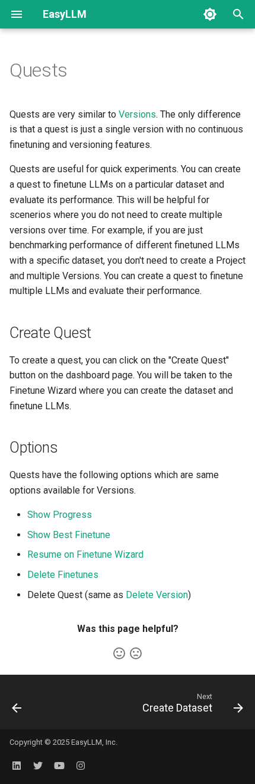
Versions (137, 114)
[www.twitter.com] (37, 764)
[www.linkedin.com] (16, 764)
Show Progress (59, 514)
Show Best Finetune (68, 534)
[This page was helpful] (119, 653)
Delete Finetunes (62, 574)
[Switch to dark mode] (210, 14)
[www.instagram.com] (80, 764)
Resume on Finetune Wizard (85, 554)
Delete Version (157, 594)
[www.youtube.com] (59, 764)
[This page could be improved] (136, 653)
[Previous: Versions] (17, 705)
